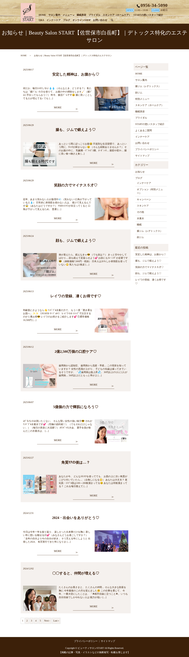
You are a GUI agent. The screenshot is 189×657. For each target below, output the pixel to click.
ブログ (66, 20)
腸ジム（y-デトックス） (148, 86)
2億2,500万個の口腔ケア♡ (76, 351)
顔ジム (138, 92)
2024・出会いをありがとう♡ (75, 518)
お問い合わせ (100, 20)
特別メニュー (142, 99)
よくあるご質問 (143, 130)
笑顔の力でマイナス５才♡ (75, 185)
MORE (58, 107)
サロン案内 (54, 15)
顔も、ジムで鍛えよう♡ (76, 240)
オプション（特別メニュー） (150, 191)
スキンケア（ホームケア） (117, 15)
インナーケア (54, 20)
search (113, 20)
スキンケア (143, 205)
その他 (140, 212)
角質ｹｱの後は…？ (75, 462)
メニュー (67, 15)
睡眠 (139, 224)
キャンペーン (144, 199)
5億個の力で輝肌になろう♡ (75, 407)
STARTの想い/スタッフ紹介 (148, 15)
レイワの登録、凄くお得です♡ (75, 296)
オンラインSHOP (81, 20)
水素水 (140, 218)
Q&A (41, 20)
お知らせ (140, 172)
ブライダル (94, 15)
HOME (42, 15)
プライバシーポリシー (147, 149)
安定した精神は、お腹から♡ (75, 74)
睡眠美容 (81, 15)
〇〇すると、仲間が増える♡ (75, 573)
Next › (47, 620)
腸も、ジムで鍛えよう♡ (76, 130)
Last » (56, 620)
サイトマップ (142, 155)
